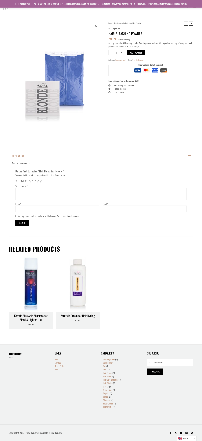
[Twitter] (192, 433)
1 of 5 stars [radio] (29, 181)
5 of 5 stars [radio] (41, 181)
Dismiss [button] (184, 3)
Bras (133, 60)
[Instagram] (186, 433)
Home (110, 23)
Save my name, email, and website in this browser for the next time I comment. (49, 216)
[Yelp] (176, 433)
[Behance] (181, 433)
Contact (58, 362)
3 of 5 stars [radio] (35, 181)
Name (18, 203)
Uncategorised (119, 23)
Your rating (21, 180)
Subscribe (155, 371)
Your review (21, 186)
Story (57, 359)
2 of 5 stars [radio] (32, 181)
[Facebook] (170, 433)
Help (57, 369)
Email (105, 203)
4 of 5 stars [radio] (38, 181)
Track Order (59, 366)
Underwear (140, 60)
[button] (96, 26)
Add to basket (136, 52)
